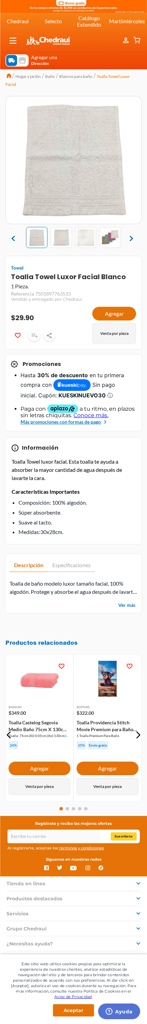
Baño (50, 76)
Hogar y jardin (28, 76)
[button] (13, 40)
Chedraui (18, 21)
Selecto (53, 21)
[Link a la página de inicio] (8, 76)
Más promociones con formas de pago (61, 422)
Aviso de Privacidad (73, 996)
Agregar (114, 313)
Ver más (126, 605)
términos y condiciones (81, 848)
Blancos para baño (75, 76)
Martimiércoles (127, 21)
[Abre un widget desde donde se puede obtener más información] (119, 1012)
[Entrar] (126, 40)
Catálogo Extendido (89, 21)
